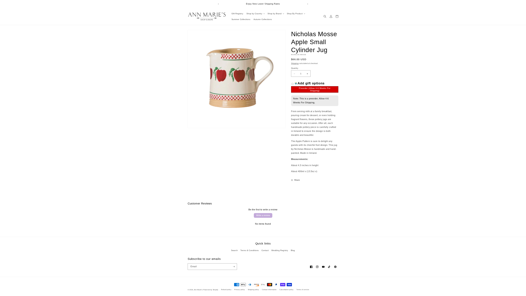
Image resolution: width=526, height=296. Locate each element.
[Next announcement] (308, 4)
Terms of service (302, 289)
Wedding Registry (279, 250)
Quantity (294, 68)
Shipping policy (253, 289)
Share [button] (297, 180)
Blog (293, 250)
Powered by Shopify (210, 290)
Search (234, 250)
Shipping (295, 63)
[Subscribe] (234, 266)
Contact (265, 250)
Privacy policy (239, 289)
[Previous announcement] (218, 4)
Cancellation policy (286, 289)
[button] (255, 13)
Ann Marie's (198, 290)
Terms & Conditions (249, 250)
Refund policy (226, 289)
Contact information (269, 289)
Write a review (263, 215)
